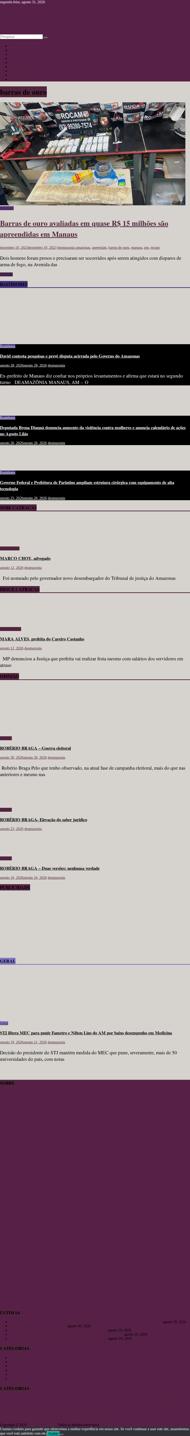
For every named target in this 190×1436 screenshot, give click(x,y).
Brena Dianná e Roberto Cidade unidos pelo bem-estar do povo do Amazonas (66, 1334)
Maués (172, 1408)
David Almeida (166, 1399)
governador (64, 1407)
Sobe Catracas (19, 71)
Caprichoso (93, 1400)
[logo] (11, 1112)
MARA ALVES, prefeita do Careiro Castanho (42, 639)
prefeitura (109, 1414)
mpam (181, 1408)
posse (81, 1415)
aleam (21, 1400)
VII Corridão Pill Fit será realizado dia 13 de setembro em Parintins (58, 1338)
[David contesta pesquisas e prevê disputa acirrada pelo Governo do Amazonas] (45, 338)
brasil (82, 1400)
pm (146, 248)
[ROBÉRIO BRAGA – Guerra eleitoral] (45, 730)
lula (143, 1407)
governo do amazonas (103, 1408)
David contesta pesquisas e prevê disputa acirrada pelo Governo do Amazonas (70, 356)
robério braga (21, 1420)
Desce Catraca (10, 629)
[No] (61, 1434)
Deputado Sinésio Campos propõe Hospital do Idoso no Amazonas (58, 1330)
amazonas (83, 248)
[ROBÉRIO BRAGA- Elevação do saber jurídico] (15, 802)
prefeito (92, 1414)
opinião (45, 1415)
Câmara (139, 1400)
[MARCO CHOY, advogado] (13, 541)
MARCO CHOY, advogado (25, 558)
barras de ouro (118, 248)
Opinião (15, 54)
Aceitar (53, 1433)
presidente (156, 1415)
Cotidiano (16, 58)
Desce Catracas (20, 75)
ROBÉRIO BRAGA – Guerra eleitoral (35, 748)
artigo (73, 1399)
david (147, 1400)
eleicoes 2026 (21, 1408)
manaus (136, 248)
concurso (129, 1400)
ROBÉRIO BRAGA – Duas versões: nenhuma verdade (50, 868)
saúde (34, 1420)
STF (40, 1420)
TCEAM (69, 1420)
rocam (155, 248)
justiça (135, 1408)
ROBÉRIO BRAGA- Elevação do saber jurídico (43, 819)
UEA (80, 1420)
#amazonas (8, 1400)
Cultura (14, 50)
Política (14, 79)
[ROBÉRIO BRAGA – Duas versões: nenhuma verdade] (15, 850)
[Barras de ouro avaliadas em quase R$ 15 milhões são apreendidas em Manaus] (92, 204)
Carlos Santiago (112, 1400)
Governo (81, 1408)
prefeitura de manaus (133, 1415)
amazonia (60, 1400)
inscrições (123, 1408)
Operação (33, 1415)
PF (75, 1415)
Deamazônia (6, 1408)
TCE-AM (52, 1420)
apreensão (99, 248)
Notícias (15, 46)
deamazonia (66, 248)
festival (34, 1408)
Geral (13, 63)
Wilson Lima (96, 1420)
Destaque (7, 208)
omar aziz (20, 1415)
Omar (10, 1415)
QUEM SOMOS (12, 1116)
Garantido (47, 1408)
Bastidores (17, 67)
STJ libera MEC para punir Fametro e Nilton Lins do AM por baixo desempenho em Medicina (86, 1033)
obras (3, 1415)
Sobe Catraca (9, 548)
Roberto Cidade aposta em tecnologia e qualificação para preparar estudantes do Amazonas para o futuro (85, 1322)
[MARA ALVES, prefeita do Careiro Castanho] (13, 621)
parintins (62, 1414)
